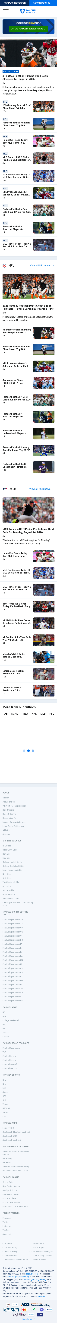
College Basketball (11, 1020)
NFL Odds (7, 846)
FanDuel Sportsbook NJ (13, 972)
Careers (8, 1243)
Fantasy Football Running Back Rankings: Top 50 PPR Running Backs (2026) (17, 450)
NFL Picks (7, 1163)
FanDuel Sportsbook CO (13, 932)
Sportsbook (40, 2)
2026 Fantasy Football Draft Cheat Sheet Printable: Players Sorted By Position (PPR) (17, 109)
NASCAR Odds (9, 894)
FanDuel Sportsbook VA (13, 993)
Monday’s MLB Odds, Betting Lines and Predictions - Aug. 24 (14, 657)
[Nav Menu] (6, 11)
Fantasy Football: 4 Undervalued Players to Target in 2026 (15, 433)
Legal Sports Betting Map (13, 826)
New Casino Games (11, 1186)
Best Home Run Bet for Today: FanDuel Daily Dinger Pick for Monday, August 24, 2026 (17, 607)
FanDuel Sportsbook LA (12, 956)
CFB (4, 1096)
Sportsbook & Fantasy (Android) (16, 1132)
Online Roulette (9, 1198)
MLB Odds (7, 858)
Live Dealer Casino (11, 1194)
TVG (4, 1052)
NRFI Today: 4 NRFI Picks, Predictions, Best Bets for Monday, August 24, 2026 (16, 160)
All (5, 713)
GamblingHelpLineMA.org (18, 1277)
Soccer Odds (8, 890)
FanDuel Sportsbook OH (13, 980)
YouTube (6, 1230)
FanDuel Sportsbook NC (13, 968)
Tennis (5, 1104)
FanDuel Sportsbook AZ (13, 924)
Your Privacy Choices (42, 1256)
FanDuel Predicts (10, 1068)
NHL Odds (7, 874)
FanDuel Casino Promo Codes (16, 1206)
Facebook (7, 1218)
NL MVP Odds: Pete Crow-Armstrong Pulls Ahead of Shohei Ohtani (16, 623)
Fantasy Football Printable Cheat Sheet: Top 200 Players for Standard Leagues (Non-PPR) (16, 126)
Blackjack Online (10, 1190)
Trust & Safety (11, 1247)
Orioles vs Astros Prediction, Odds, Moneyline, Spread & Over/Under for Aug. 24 (15, 691)
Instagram (7, 1226)
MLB (43, 713)
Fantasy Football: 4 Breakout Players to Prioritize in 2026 (13, 229)
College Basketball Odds (13, 866)
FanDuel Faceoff (10, 1064)
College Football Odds (12, 862)
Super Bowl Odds (10, 850)
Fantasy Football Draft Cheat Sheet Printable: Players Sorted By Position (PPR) (17, 468)
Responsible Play (10, 818)
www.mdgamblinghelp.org (35, 1279)
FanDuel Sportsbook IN (12, 952)
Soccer (6, 1032)
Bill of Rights (38, 1247)
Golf (4, 1100)
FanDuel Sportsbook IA (12, 944)
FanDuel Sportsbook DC (13, 940)
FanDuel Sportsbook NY (13, 976)
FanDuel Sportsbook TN (13, 989)
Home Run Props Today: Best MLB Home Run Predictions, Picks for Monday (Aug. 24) (15, 144)
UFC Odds (7, 886)
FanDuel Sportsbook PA (12, 984)
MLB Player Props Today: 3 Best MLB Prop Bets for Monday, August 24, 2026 (17, 247)
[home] (28, 11)
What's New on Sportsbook (14, 806)
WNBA (5, 1112)
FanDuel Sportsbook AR (13, 920)
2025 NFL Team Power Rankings (17, 1167)
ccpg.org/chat (32, 1274)
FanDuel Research (15, 2)
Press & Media (39, 1260)
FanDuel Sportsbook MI (12, 964)
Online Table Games (11, 1202)
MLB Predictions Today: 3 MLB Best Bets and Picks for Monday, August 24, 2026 (16, 178)
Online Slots (8, 1182)
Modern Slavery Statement (14, 822)
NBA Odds (7, 854)
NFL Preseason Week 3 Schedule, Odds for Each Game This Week (15, 195)
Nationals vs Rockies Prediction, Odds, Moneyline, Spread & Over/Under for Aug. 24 (15, 675)
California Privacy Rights (42, 1252)
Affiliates (6, 830)
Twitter (6, 1222)
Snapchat (7, 1234)
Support (6, 798)
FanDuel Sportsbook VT (13, 997)
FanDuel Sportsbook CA (13, 928)
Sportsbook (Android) (12, 1140)
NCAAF (15, 713)
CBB (4, 1116)
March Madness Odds (12, 870)
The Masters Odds (11, 882)
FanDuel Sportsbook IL (12, 948)
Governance (38, 1243)
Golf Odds (7, 878)
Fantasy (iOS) (8, 1128)
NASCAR (6, 1108)
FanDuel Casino (9, 1056)
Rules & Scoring (9, 814)
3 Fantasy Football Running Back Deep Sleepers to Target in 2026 (25, 78)
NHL (34, 713)
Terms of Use (11, 1256)
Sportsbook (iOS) (10, 1136)
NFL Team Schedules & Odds (15, 1171)
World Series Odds (11, 898)
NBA (25, 713)
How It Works (8, 810)
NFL (51, 713)
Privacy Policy (11, 1252)
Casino (6, 1037)
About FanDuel (9, 802)
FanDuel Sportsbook (11, 1048)
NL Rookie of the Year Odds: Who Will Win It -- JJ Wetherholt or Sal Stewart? (17, 640)
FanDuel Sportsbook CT (13, 936)
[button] (28, 29)
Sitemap (6, 834)
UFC (4, 1028)
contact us (42, 1296)
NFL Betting (8, 1158)
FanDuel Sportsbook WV (13, 1001)
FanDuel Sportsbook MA (13, 960)
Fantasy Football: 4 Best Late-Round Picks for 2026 (17, 210)
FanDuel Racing (9, 1060)
